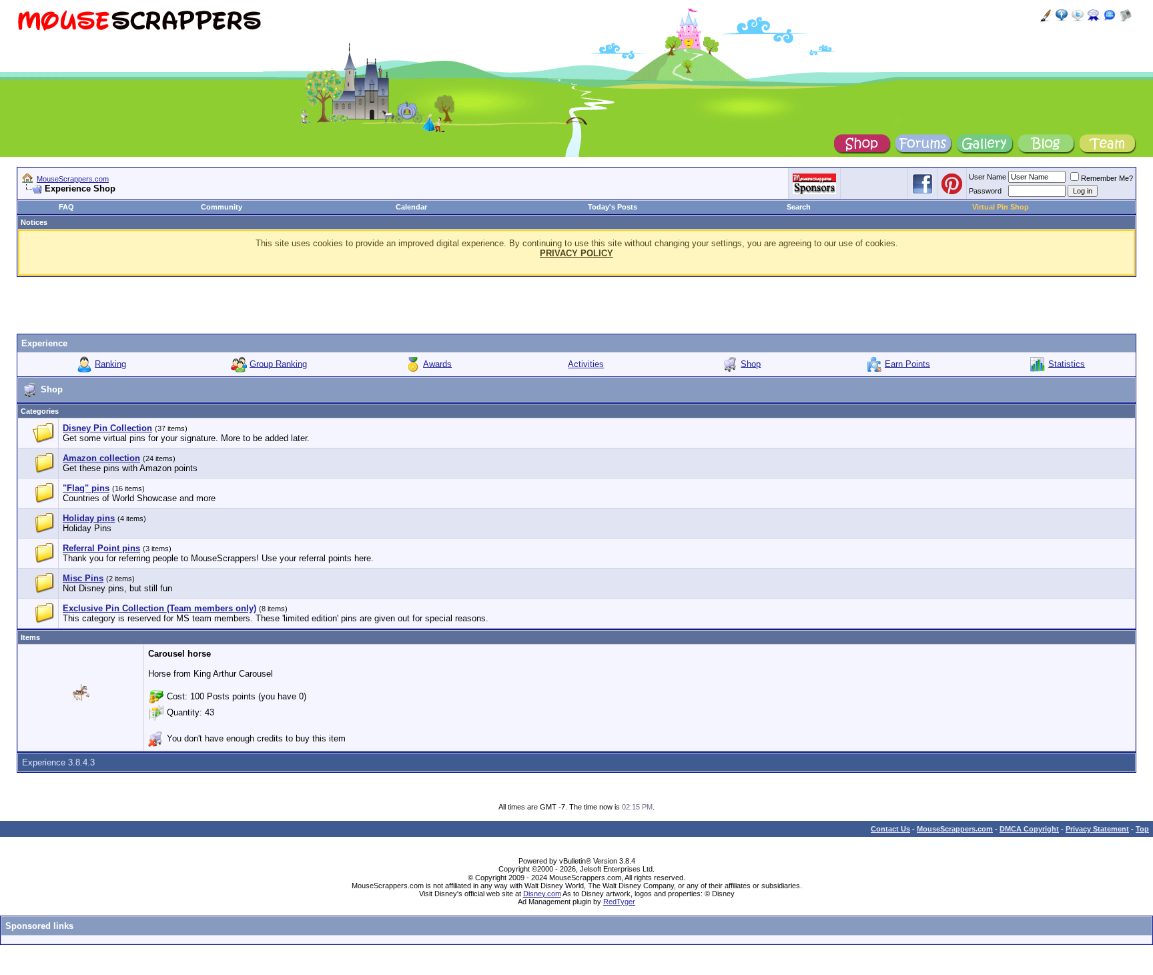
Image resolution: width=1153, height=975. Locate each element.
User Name (987, 177)
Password (985, 191)
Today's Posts (612, 207)
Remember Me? (1107, 178)
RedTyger (619, 902)
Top (1142, 829)
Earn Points (907, 363)
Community (221, 207)
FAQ (66, 207)
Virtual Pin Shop (1000, 207)
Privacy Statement (1097, 829)
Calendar (411, 207)
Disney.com (542, 894)
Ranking (110, 363)
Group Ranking (278, 363)
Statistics (1066, 363)
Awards (437, 363)
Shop (751, 363)
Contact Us (890, 829)
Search (799, 207)
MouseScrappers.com (73, 179)
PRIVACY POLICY (576, 253)
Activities (586, 364)
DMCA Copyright (1029, 829)
